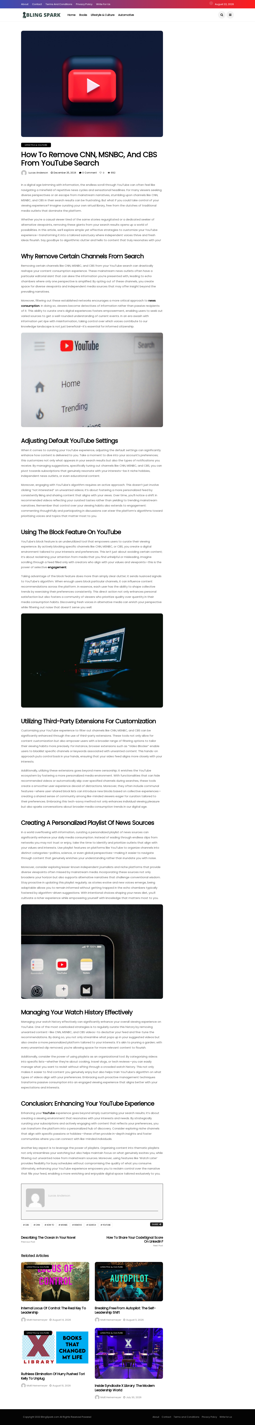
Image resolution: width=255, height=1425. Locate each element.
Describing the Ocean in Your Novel (48, 1239)
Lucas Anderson (38, 172)
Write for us (103, 4)
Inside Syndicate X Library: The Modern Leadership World (125, 1387)
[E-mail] (28, 1217)
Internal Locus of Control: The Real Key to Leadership (53, 1310)
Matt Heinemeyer (37, 1320)
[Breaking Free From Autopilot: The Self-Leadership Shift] (129, 1281)
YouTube (49, 1113)
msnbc (64, 1225)
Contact (37, 4)
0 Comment (89, 172)
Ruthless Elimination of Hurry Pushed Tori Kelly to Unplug (53, 1376)
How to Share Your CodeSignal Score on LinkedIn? (135, 1241)
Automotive (126, 15)
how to (50, 1225)
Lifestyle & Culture (102, 15)
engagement (57, 567)
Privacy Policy (84, 4)
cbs (27, 1225)
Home (72, 15)
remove (78, 1225)
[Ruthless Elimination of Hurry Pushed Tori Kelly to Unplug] (55, 1347)
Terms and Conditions (59, 4)
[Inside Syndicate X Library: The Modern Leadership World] (129, 1353)
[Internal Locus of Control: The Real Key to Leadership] (55, 1281)
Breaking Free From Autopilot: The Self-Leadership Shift (125, 1310)
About (24, 4)
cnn (38, 1225)
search (92, 1225)
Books (83, 15)
